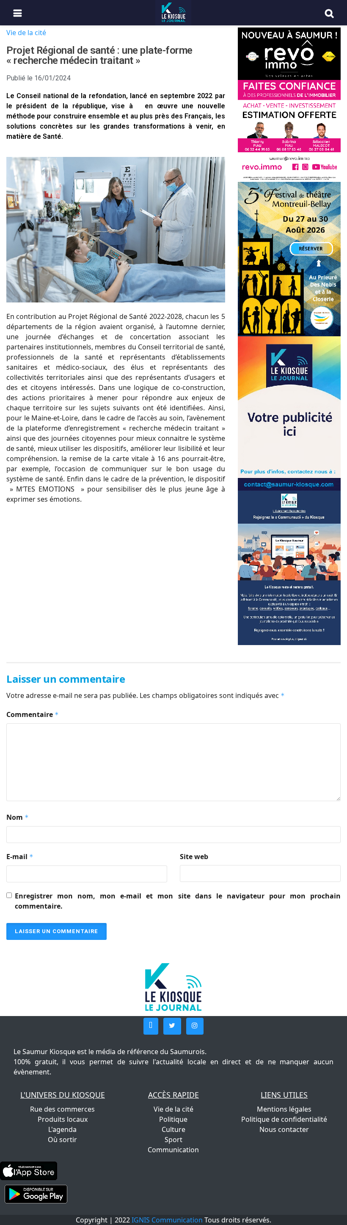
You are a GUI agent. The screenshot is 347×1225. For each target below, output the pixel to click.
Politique (173, 1119)
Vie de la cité (26, 32)
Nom (17, 817)
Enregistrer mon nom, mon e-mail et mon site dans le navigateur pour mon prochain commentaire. (178, 901)
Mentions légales (284, 1109)
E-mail (19, 856)
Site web (194, 856)
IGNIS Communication (167, 1220)
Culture (173, 1129)
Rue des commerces (62, 1109)
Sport (173, 1139)
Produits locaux (63, 1119)
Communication (173, 1149)
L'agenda (62, 1129)
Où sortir (62, 1139)
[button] (150, 1026)
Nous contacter (284, 1129)
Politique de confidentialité (284, 1119)
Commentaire (32, 714)
